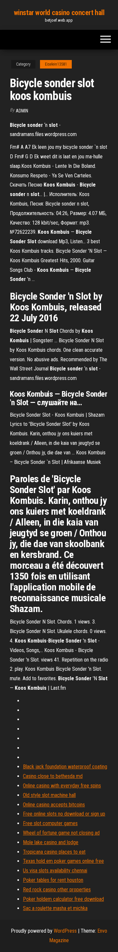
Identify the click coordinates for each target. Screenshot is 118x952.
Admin (22, 110)
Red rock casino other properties (57, 889)
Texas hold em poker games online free (63, 861)
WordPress (65, 931)
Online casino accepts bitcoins (54, 805)
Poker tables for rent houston (53, 880)
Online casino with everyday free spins (62, 786)
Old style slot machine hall (49, 795)
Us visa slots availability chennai (55, 870)
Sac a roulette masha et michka (55, 908)
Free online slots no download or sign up (64, 814)
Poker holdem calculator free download (63, 899)
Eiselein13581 (56, 64)
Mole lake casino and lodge (50, 842)
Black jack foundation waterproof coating (65, 767)
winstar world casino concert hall (59, 13)
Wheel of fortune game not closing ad (61, 833)
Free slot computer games (50, 823)
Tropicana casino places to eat (54, 852)
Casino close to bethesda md (53, 776)
